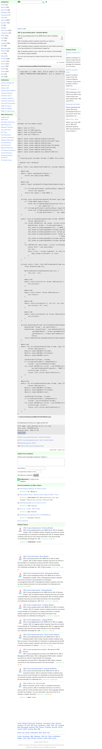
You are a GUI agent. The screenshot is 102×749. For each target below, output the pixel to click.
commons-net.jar (6, 95)
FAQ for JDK (5, 88)
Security (3, 61)
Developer (26, 736)
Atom (44, 732)
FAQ (49, 738)
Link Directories (6, 142)
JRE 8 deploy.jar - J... (73, 89)
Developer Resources (8, 122)
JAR (42, 736)
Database (4, 12)
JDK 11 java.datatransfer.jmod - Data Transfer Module (36, 440)
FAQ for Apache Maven (8, 90)
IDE (2, 28)
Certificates (56, 736)
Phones (40, 738)
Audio (3, 4)
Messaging (4, 48)
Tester (20, 736)
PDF (2, 53)
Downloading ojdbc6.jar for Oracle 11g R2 (32, 488)
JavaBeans (4, 33)
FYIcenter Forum (6, 160)
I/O (2, 25)
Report (3, 56)
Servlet (3, 66)
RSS (40, 732)
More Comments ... (24, 520)
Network (3, 51)
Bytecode (4, 10)
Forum (54, 738)
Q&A (29, 738)
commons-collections (8, 101)
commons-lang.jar (6, 93)
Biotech (3, 7)
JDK (2, 38)
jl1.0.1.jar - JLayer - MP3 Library (29, 508)
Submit (36, 475)
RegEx (20, 738)
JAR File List (5, 85)
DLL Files (4, 132)
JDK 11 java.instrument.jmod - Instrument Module (35, 437)
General (3, 20)
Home (20, 28)
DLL (46, 736)
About (28, 732)
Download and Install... (73, 104)
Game (3, 17)
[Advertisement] (9, 185)
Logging (3, 43)
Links (25, 738)
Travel (45, 738)
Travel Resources (6, 153)
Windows (37, 736)
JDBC (3, 35)
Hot (23, 732)
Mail (2, 45)
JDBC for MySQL (6, 108)
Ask (48, 732)
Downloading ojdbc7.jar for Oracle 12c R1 (32, 502)
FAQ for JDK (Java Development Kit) (32, 446)
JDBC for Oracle (6, 106)
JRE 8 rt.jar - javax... (72, 119)
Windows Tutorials (7, 127)
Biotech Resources (7, 147)
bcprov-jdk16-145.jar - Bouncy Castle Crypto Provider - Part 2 (39, 494)
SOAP (3, 69)
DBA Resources (6, 124)
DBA (31, 736)
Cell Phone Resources (8, 150)
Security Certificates (7, 137)
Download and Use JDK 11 (27, 443)
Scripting (4, 58)
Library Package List (7, 83)
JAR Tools (4, 30)
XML (2, 76)
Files (50, 736)
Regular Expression (7, 140)
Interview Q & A (6, 145)
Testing (3, 71)
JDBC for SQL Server (8, 111)
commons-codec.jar (7, 98)
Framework (4, 15)
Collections (34, 732)
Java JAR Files (6, 130)
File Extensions (6, 135)
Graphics (4, 22)
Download (21, 433)
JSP (2, 40)
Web (2, 74)
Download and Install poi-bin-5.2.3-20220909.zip (35, 515)
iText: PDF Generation (8, 103)
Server (3, 63)
